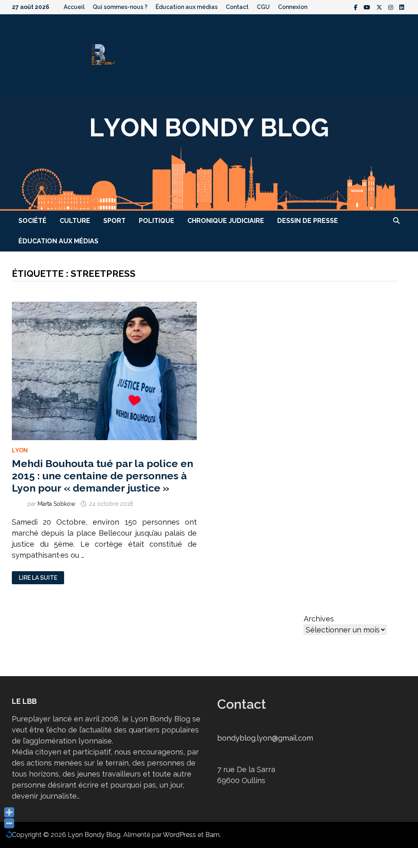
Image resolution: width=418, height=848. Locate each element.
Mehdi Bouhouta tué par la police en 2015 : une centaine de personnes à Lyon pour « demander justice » (102, 475)
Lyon (20, 450)
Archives (319, 618)
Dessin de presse (307, 221)
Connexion (292, 7)
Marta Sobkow (56, 504)
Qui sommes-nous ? (120, 7)
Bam (212, 835)
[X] (380, 6)
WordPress (179, 835)
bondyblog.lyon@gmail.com (265, 738)
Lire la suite (37, 578)
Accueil (74, 7)
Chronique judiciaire (225, 221)
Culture (75, 221)
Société (32, 221)
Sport (114, 221)
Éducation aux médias (187, 7)
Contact (237, 7)
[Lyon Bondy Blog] (209, 152)
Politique (156, 221)
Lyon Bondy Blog (94, 835)
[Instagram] (391, 6)
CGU (263, 7)
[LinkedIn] (401, 6)
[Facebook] (357, 6)
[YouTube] (368, 6)
